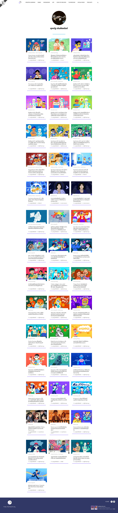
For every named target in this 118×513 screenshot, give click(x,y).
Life (53, 2)
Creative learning (54, 454)
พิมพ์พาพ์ (62, 174)
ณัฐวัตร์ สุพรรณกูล (41, 60)
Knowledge (46, 2)
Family (39, 2)
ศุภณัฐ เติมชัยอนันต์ (33, 60)
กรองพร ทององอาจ (64, 203)
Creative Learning (30, 2)
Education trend (76, 81)
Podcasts (89, 2)
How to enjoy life (39, 52)
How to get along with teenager (34, 224)
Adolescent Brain (31, 52)
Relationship (75, 224)
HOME (107, 501)
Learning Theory (38, 167)
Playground (72, 2)
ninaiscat (62, 60)
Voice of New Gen (61, 2)
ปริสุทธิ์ (62, 461)
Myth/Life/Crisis (54, 195)
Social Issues (81, 2)
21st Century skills (54, 338)
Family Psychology (54, 52)
